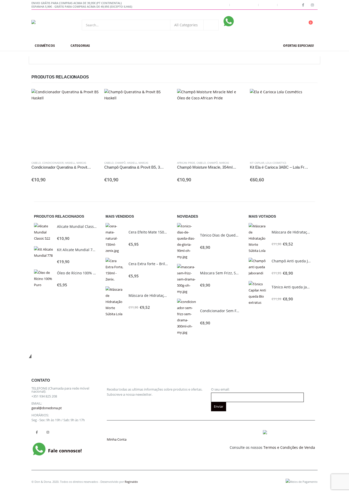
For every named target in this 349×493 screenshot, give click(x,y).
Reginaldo (131, 482)
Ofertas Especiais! (298, 45)
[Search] (211, 25)
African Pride (186, 163)
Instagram (48, 432)
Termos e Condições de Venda (289, 447)
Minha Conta (217, 5)
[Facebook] (303, 5)
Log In (285, 5)
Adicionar (90, 97)
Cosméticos (45, 45)
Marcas (81, 163)
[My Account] (282, 25)
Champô (120, 163)
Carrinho (268, 5)
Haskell (70, 163)
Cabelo (36, 163)
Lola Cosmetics (275, 163)
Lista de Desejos (244, 5)
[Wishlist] (294, 25)
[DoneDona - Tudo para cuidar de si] (50, 25)
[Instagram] (312, 5)
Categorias (80, 45)
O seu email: (220, 389)
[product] (65, 123)
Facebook (36, 432)
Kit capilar (257, 163)
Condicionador (53, 163)
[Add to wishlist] (96, 163)
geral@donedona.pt (46, 408)
